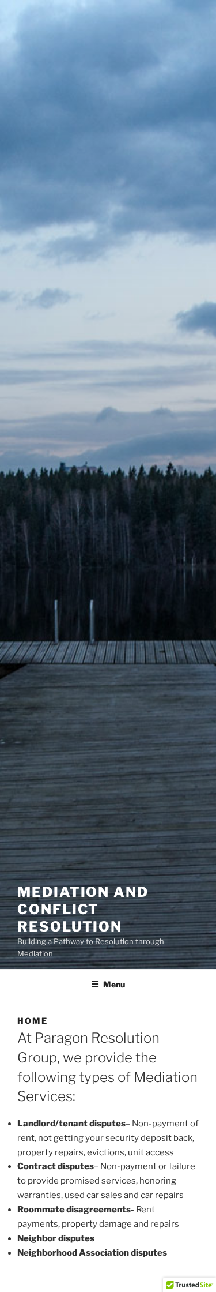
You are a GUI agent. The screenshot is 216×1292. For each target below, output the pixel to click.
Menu (114, 984)
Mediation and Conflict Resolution (83, 909)
